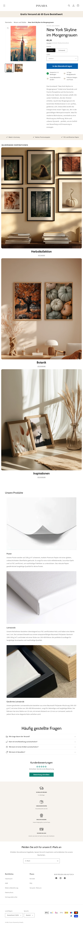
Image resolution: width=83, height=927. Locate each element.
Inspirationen (41, 473)
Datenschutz (9, 892)
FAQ (31, 883)
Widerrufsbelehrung (11, 888)
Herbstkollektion (41, 251)
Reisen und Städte (20, 22)
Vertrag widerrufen (11, 897)
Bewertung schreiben (41, 774)
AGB (6, 883)
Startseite (8, 22)
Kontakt (32, 879)
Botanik (41, 362)
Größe (48, 54)
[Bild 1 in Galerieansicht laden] (9, 68)
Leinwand (61, 50)
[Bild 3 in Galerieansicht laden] (18, 68)
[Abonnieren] (57, 861)
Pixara (11, 922)
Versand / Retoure (36, 888)
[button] (4, 5)
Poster (51, 50)
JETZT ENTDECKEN (41, 366)
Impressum (8, 879)
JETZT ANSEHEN (41, 255)
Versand (49, 43)
